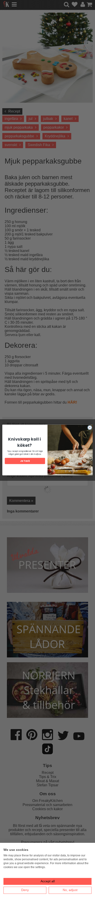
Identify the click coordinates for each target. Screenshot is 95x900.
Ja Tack (25, 461)
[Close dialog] (90, 427)
